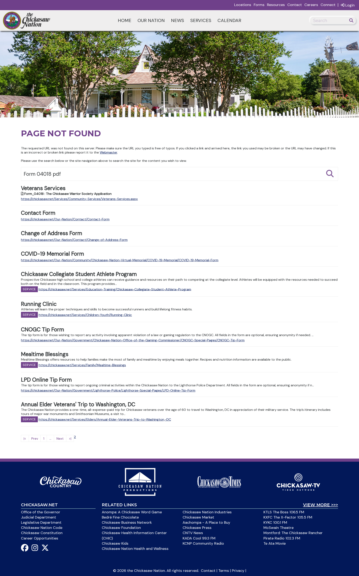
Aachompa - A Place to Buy (206, 522)
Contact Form (38, 212)
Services (200, 20)
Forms (259, 4)
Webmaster (108, 152)
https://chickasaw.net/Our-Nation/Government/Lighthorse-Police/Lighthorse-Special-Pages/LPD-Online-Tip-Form (108, 390)
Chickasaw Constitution (42, 532)
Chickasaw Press (197, 527)
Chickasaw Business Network (127, 522)
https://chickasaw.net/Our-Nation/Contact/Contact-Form (65, 219)
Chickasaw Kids (115, 543)
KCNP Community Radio (203, 543)
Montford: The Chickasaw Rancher (293, 532)
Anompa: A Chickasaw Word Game (132, 512)
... (50, 438)
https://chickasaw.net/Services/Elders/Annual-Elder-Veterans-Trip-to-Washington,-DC (105, 419)
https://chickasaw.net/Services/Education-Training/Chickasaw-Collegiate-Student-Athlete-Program (115, 289)
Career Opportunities (39, 538)
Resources (276, 4)
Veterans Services (43, 188)
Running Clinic (39, 304)
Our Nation (151, 20)
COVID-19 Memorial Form (52, 253)
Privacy (238, 570)
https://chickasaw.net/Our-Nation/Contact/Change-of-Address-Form (74, 240)
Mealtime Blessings (44, 354)
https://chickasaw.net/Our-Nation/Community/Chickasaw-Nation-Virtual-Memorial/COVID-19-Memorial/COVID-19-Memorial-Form (119, 260)
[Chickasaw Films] (140, 481)
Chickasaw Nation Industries (207, 512)
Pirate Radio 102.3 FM (281, 538)
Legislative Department (41, 522)
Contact (294, 4)
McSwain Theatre (278, 527)
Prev (34, 438)
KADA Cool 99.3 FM (199, 538)
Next (60, 438)
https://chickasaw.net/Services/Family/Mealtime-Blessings (82, 365)
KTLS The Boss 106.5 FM (283, 512)
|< (25, 438)
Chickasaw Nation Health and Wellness (135, 548)
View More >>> (320, 504)
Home (124, 20)
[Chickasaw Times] (219, 481)
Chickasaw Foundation (121, 527)
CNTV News (193, 532)
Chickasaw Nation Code (41, 527)
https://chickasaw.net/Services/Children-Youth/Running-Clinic (85, 315)
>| (70, 438)
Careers (311, 4)
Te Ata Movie (274, 543)
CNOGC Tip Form (42, 329)
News (177, 20)
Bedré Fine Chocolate (120, 517)
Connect (328, 4)
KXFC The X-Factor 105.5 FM (287, 517)
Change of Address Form (51, 233)
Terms (223, 570)
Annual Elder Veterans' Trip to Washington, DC (78, 404)
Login (349, 5)
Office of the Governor (40, 512)
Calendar (229, 20)
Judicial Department (38, 517)
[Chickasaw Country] (60, 481)
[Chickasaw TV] (298, 481)
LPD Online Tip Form (46, 379)
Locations (242, 4)
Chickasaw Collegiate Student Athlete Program (79, 274)
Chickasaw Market (198, 517)
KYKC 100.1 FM (275, 522)
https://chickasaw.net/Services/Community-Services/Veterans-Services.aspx (79, 199)
